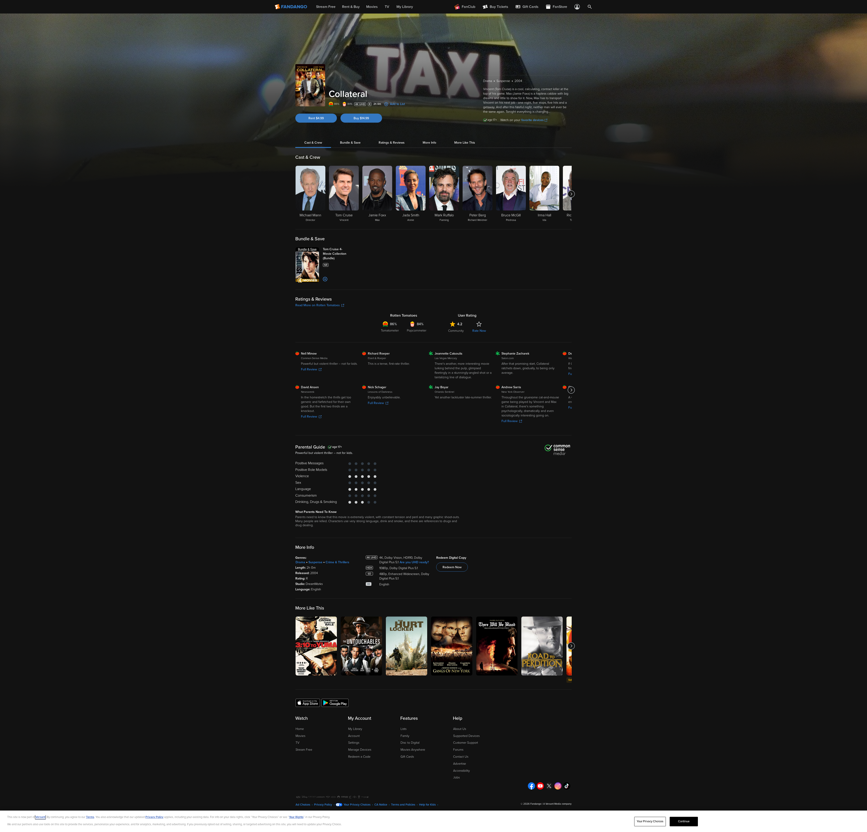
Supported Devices (466, 736)
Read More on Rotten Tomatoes (317, 305)
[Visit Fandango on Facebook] (531, 786)
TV (297, 743)
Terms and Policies (403, 804)
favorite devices (532, 120)
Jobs (456, 777)
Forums (458, 750)
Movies (300, 736)
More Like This (464, 143)
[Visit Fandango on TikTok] (567, 786)
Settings (353, 743)
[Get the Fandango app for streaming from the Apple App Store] (307, 703)
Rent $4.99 (316, 118)
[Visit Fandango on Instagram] (558, 786)
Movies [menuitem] (372, 7)
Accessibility (461, 771)
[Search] (590, 7)
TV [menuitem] (387, 7)
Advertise (459, 764)
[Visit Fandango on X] (549, 786)
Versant (40, 817)
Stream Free (304, 750)
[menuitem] (526, 7)
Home (300, 729)
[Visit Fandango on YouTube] (540, 786)
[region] (433, 821)
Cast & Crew (313, 143)
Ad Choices (303, 804)
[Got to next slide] (571, 194)
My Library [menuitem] (404, 7)
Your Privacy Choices (357, 804)
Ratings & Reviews (392, 143)
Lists (403, 729)
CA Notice (380, 804)
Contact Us (460, 757)
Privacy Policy (323, 804)
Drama (300, 562)
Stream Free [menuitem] (326, 7)
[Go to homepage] (291, 7)
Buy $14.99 (361, 118)
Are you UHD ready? (414, 562)
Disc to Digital (410, 743)
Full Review (309, 369)
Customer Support (465, 743)
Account (354, 736)
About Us (459, 729)
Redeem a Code (359, 757)
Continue (684, 821)
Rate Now (479, 331)
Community (456, 331)
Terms (90, 817)
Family (405, 736)
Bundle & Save (350, 143)
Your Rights (296, 817)
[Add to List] (325, 279)
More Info (429, 143)
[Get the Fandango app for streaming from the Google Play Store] (335, 703)
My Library (355, 729)
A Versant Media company (557, 803)
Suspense (315, 562)
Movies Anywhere (413, 750)
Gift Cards (407, 757)
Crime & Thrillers (337, 562)
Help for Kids (427, 804)
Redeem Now (452, 567)
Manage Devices (359, 750)
